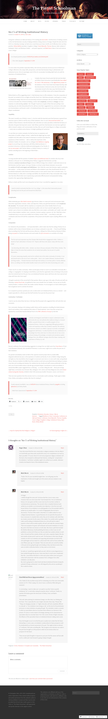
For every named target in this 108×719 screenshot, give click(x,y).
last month (45, 39)
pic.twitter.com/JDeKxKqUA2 (40, 56)
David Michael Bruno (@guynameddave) (31, 577)
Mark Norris (48, 48)
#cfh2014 (29, 56)
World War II (93, 114)
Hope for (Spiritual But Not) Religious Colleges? (22, 430)
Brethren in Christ (47, 416)
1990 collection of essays (44, 311)
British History (90, 77)
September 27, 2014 (29, 61)
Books (47, 21)
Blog (39, 21)
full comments (45, 233)
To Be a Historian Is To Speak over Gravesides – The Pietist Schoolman (33, 645)
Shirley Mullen (17, 46)
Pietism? (81, 21)
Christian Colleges (84, 81)
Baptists (81, 74)
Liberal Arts (92, 101)
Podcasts (73, 21)
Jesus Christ (82, 101)
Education (46, 414)
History (51, 414)
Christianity (40, 414)
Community (56, 416)
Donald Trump (82, 91)
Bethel (80, 77)
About (33, 21)
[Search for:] (88, 44)
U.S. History (92, 111)
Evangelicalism (83, 94)
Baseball (89, 74)
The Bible (90, 107)
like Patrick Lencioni (26, 201)
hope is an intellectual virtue (41, 158)
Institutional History (56, 420)
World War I (82, 114)
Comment (62, 671)
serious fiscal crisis (20, 282)
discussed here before (55, 120)
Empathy (64, 418)
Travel (64, 21)
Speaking (55, 21)
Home (25, 21)
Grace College (36, 420)
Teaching (81, 107)
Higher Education (83, 97)
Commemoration (83, 84)
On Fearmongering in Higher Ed (58, 430)
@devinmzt (14, 386)
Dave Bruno (59, 346)
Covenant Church (83, 87)
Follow (80, 139)
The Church (82, 111)
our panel (14, 233)
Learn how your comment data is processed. (41, 678)
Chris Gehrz (28, 34)
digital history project (59, 82)
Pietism (81, 104)
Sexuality (89, 104)
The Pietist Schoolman (54, 8)
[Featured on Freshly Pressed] (85, 38)
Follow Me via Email (83, 120)
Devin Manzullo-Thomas (44, 46)
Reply (62, 448)
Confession (44, 418)
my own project (15, 148)
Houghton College (45, 420)
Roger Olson (23, 448)
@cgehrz (57, 384)
